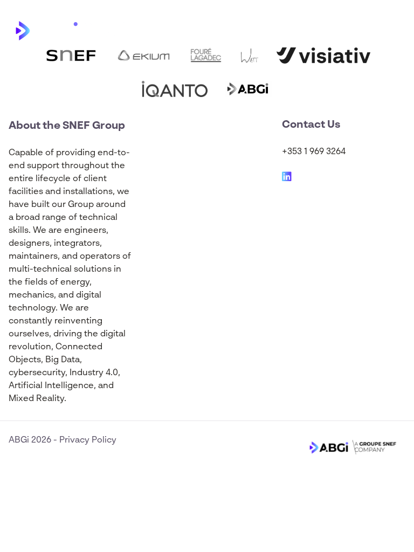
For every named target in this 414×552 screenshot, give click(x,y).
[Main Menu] (397, 30)
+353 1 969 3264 (314, 152)
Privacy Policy (87, 440)
